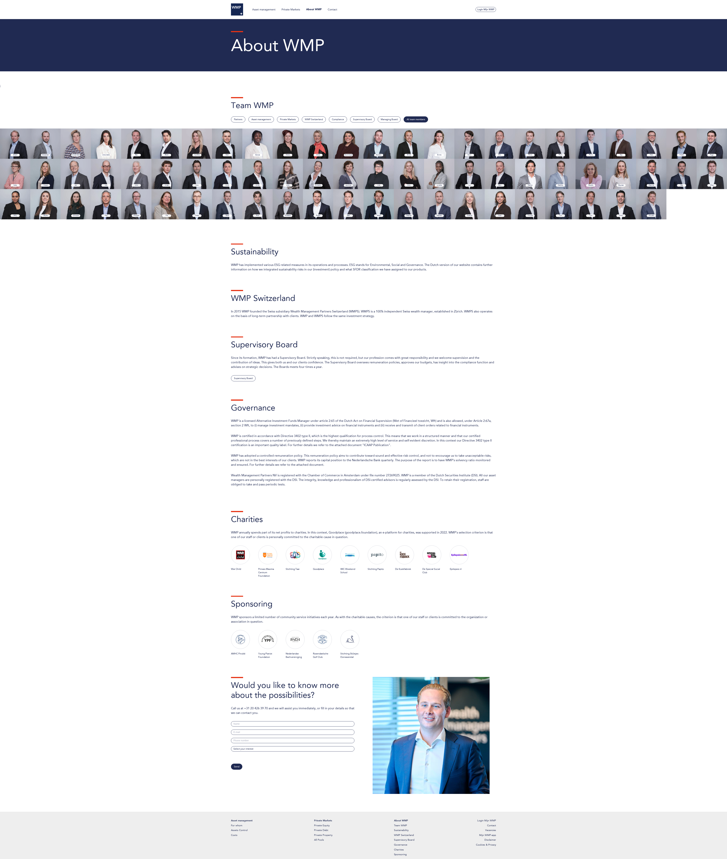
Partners (238, 119)
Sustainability (401, 830)
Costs (234, 835)
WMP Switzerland (314, 119)
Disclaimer (490, 839)
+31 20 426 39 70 (256, 708)
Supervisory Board (362, 119)
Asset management (263, 9)
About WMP (314, 9)
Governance (400, 844)
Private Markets (291, 9)
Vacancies (490, 830)
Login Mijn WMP (485, 9)
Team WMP (400, 825)
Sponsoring (400, 854)
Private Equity (322, 825)
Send (236, 766)
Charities (399, 849)
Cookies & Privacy (486, 844)
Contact (332, 9)
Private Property (323, 835)
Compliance (338, 119)
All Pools (319, 839)
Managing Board (389, 119)
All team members (416, 119)
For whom (236, 825)
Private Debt (321, 830)
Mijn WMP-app (487, 835)
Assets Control (239, 830)
